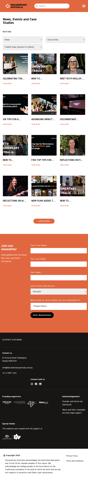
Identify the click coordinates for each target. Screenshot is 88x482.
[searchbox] (58, 306)
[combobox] (58, 306)
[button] (83, 6)
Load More (44, 221)
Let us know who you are (42, 286)
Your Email (35, 272)
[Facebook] (36, 384)
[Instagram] (32, 384)
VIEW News (7, 83)
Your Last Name (38, 259)
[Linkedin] (40, 384)
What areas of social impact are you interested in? (55, 300)
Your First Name (38, 245)
